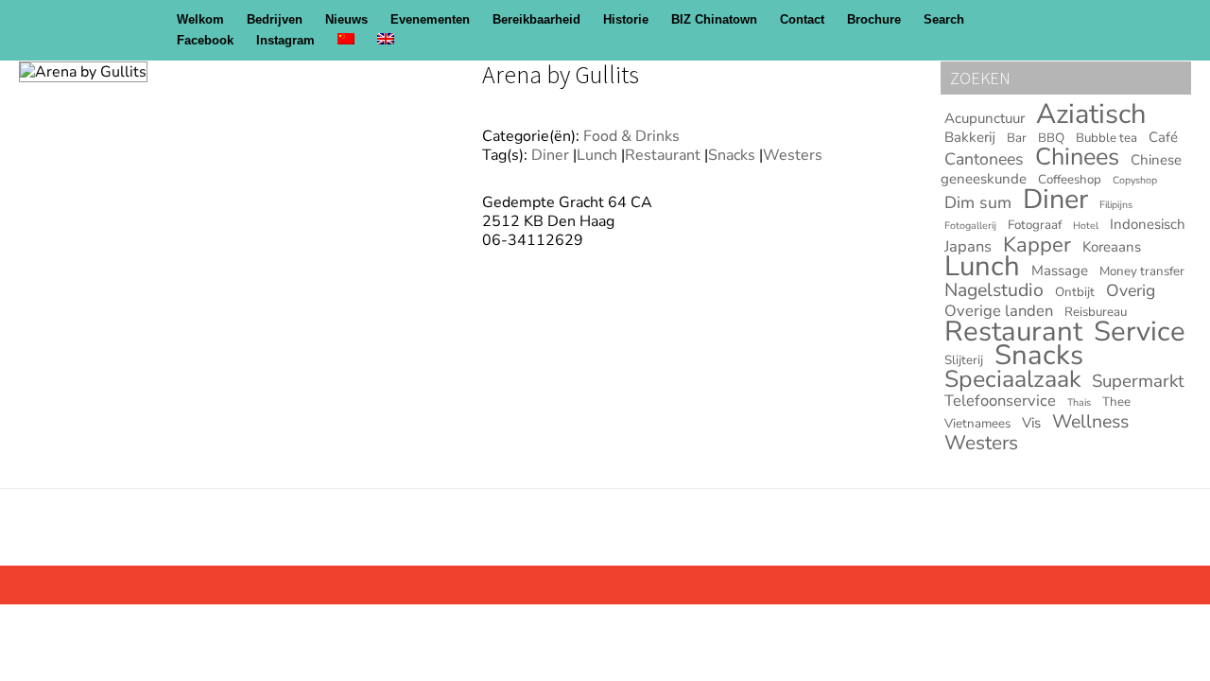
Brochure (874, 19)
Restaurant (662, 155)
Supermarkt (1138, 381)
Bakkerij (969, 137)
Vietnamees (977, 423)
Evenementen (430, 19)
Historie (625, 19)
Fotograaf (1035, 225)
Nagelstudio (994, 290)
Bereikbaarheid (536, 19)
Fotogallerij (970, 225)
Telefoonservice (1000, 400)
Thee (1116, 401)
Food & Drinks (631, 136)
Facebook (205, 40)
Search (944, 19)
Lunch (597, 155)
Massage (1059, 270)
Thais (1079, 402)
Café (1163, 137)
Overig (1130, 290)
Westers (792, 155)
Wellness (1090, 421)
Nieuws (346, 19)
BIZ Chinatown (714, 19)
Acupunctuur (984, 118)
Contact (802, 19)
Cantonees (984, 159)
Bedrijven (274, 19)
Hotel (1085, 225)
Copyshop (1135, 180)
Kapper (1037, 245)
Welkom (200, 19)
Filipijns (1115, 205)
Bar (1017, 138)
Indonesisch (1147, 224)
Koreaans (1111, 246)
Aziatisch (1091, 114)
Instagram (285, 40)
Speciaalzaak (1012, 379)
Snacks (731, 155)
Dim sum (977, 202)
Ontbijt (1075, 292)
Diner (550, 155)
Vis (1031, 422)
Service (1139, 331)
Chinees (1077, 156)
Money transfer (1141, 271)
